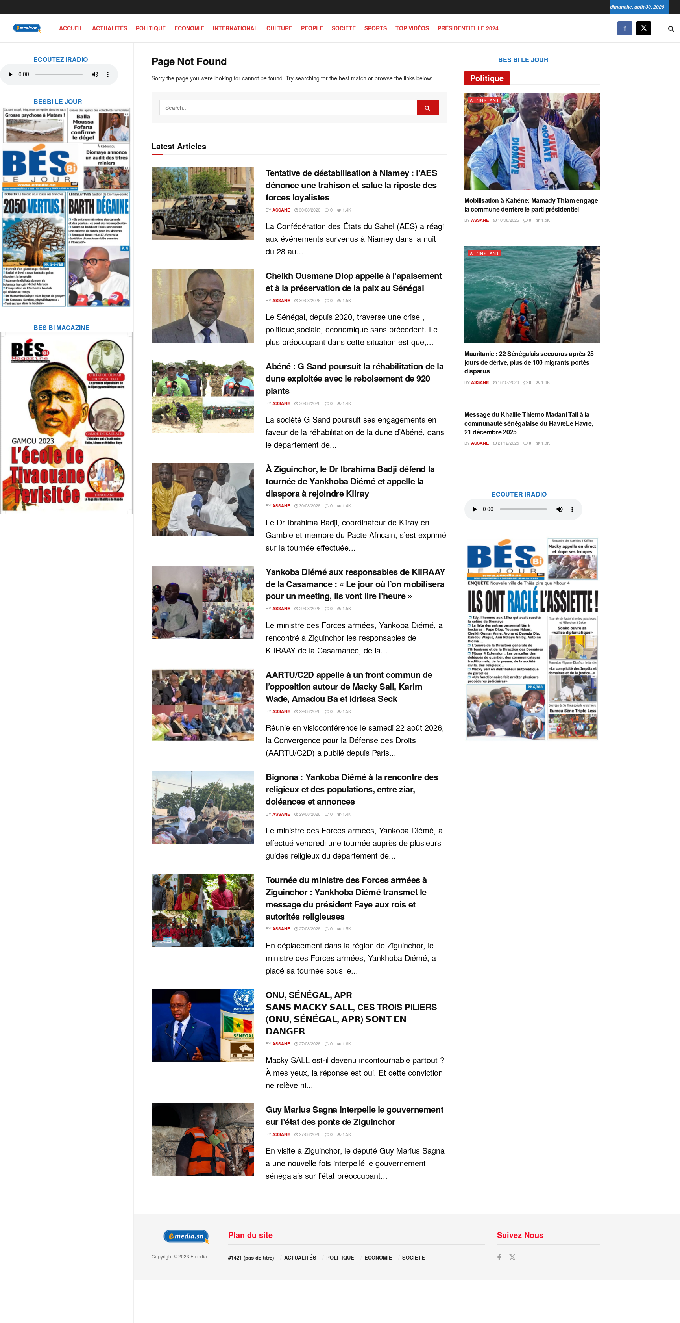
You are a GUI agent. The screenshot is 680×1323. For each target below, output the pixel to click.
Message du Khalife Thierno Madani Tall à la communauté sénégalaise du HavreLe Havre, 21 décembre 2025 (528, 423)
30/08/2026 (309, 209)
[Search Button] (671, 28)
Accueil (71, 28)
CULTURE (279, 28)
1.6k (346, 1043)
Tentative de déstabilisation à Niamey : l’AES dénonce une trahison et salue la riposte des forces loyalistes (351, 184)
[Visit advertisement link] (66, 202)
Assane (281, 210)
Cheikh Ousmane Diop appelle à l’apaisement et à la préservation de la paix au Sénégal (354, 281)
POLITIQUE (151, 28)
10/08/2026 (508, 220)
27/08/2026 (309, 928)
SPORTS (375, 28)
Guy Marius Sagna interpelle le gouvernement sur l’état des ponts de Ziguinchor (354, 1115)
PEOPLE (312, 28)
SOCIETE (344, 28)
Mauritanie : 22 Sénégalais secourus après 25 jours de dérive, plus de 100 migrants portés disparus (529, 362)
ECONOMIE (189, 28)
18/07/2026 (508, 382)
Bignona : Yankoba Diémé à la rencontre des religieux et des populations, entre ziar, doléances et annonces (352, 788)
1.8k (545, 443)
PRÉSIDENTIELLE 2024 (468, 28)
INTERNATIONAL (235, 28)
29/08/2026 (309, 608)
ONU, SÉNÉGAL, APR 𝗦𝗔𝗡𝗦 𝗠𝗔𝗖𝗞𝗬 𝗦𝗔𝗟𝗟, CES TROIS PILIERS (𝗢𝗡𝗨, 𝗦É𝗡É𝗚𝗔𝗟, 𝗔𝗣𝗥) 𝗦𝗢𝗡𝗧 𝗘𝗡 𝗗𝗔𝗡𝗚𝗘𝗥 (351, 1012)
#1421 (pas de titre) (251, 1257)
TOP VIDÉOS (412, 28)
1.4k (346, 209)
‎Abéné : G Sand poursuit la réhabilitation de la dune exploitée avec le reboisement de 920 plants (354, 378)
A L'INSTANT (484, 100)
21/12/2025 (508, 443)
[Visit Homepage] (25, 28)
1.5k (346, 300)
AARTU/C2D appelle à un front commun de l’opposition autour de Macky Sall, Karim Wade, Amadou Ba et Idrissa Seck (349, 686)
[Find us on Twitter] (643, 28)
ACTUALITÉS (109, 28)
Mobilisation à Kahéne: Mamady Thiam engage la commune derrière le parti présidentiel (531, 204)
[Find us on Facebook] (624, 28)
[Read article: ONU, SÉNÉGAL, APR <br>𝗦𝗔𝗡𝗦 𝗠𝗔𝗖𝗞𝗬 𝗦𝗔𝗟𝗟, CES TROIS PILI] (203, 1025)
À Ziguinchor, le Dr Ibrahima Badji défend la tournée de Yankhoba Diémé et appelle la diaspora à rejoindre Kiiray (350, 480)
